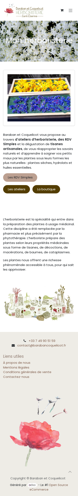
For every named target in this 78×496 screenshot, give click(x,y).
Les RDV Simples (20, 177)
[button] (70, 472)
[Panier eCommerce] (62, 10)
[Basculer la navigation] (70, 10)
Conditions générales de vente (27, 372)
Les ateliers (16, 189)
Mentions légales (16, 367)
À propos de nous (16, 362)
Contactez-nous (16, 377)
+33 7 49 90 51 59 (42, 341)
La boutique (46, 189)
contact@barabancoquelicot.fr (41, 345)
